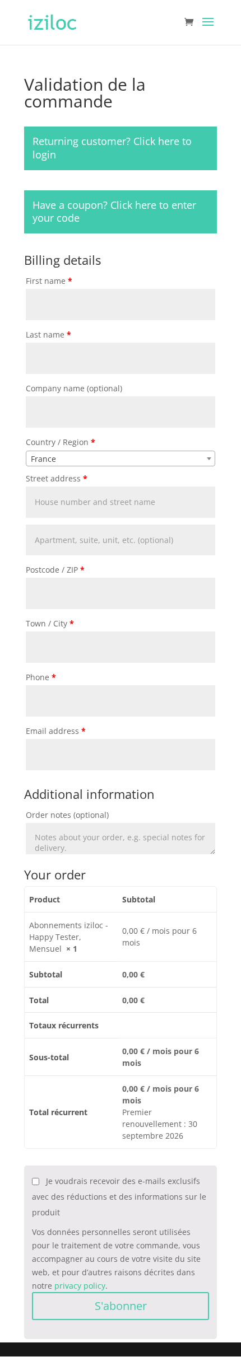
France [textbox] (43, 458)
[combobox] (120, 458)
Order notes (67, 814)
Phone (41, 677)
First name (49, 280)
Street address (56, 478)
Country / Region (60, 442)
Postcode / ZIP (55, 569)
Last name (48, 334)
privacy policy (79, 1285)
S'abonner (121, 1305)
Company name (74, 388)
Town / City (50, 623)
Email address (56, 731)
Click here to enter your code (114, 211)
